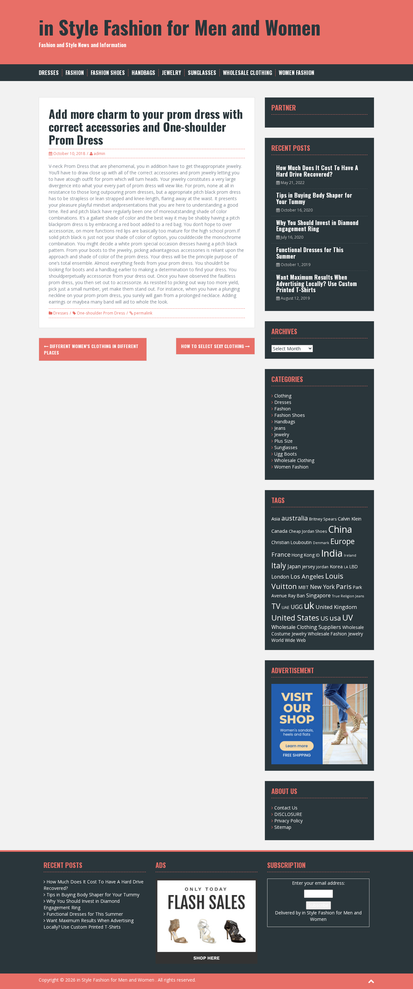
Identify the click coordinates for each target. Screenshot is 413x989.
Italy (278, 565)
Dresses (49, 73)
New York (322, 587)
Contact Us (285, 808)
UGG (297, 607)
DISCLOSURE (288, 814)
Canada (279, 531)
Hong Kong (303, 555)
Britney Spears (323, 519)
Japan (294, 566)
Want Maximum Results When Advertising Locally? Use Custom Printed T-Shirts (316, 283)
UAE (285, 607)
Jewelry (171, 73)
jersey (308, 566)
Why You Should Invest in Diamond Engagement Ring (317, 225)
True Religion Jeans (348, 596)
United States (295, 618)
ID (318, 555)
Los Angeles (307, 576)
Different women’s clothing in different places (91, 349)
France (280, 554)
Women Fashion (296, 73)
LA (346, 567)
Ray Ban (296, 595)
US (324, 618)
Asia (275, 518)
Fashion (74, 73)
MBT (303, 587)
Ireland (350, 555)
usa (335, 618)
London (280, 576)
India (332, 553)
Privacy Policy (288, 821)
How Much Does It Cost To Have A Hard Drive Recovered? (317, 170)
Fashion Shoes (108, 73)
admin (99, 153)
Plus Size (283, 441)
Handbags (143, 73)
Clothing (282, 396)
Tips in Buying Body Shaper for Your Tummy (314, 198)
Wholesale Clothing (247, 73)
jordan (322, 567)
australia (294, 518)
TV (275, 606)
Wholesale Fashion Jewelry (335, 634)
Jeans (280, 428)
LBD (353, 566)
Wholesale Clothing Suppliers (306, 627)
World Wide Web (288, 640)
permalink (142, 313)
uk (309, 605)
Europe (342, 541)
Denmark (321, 543)
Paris (344, 586)
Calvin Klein (349, 518)
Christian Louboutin (291, 542)
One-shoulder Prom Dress (101, 313)
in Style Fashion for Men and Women (179, 26)
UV (347, 617)
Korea (336, 566)
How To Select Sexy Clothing (213, 346)
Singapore (318, 595)
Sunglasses (202, 73)
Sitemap (282, 827)
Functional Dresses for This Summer (309, 252)
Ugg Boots (285, 454)
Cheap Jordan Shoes (308, 531)
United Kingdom (336, 607)
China (340, 529)
